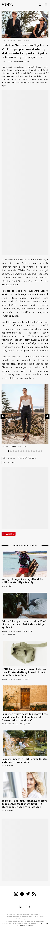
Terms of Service (24, 926)
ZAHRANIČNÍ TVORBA (27, 458)
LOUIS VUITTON (9, 463)
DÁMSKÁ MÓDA (9, 458)
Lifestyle (5, 724)
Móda (4, 631)
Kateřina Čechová (22, 41)
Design (28, 724)
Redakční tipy (28, 631)
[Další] (47, 416)
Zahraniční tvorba (21, 62)
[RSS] (34, 894)
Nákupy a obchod (8, 634)
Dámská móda (7, 62)
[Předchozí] (3, 416)
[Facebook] (22, 894)
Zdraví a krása (7, 766)
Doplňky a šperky (14, 631)
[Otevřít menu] (45, 4)
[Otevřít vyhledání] (40, 4)
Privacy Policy (43, 923)
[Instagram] (16, 894)
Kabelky (26, 679)
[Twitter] (28, 894)
